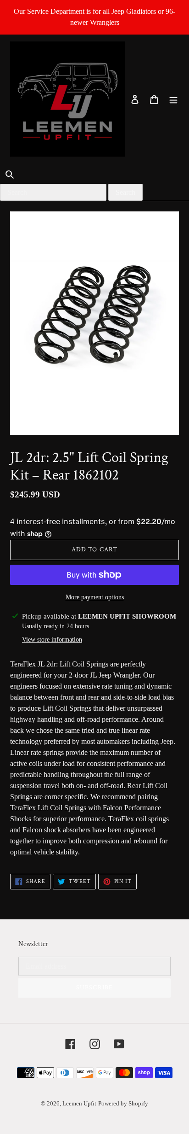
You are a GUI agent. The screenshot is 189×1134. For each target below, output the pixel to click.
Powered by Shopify (123, 1103)
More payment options (95, 597)
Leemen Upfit (79, 1103)
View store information (52, 639)
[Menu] (173, 99)
